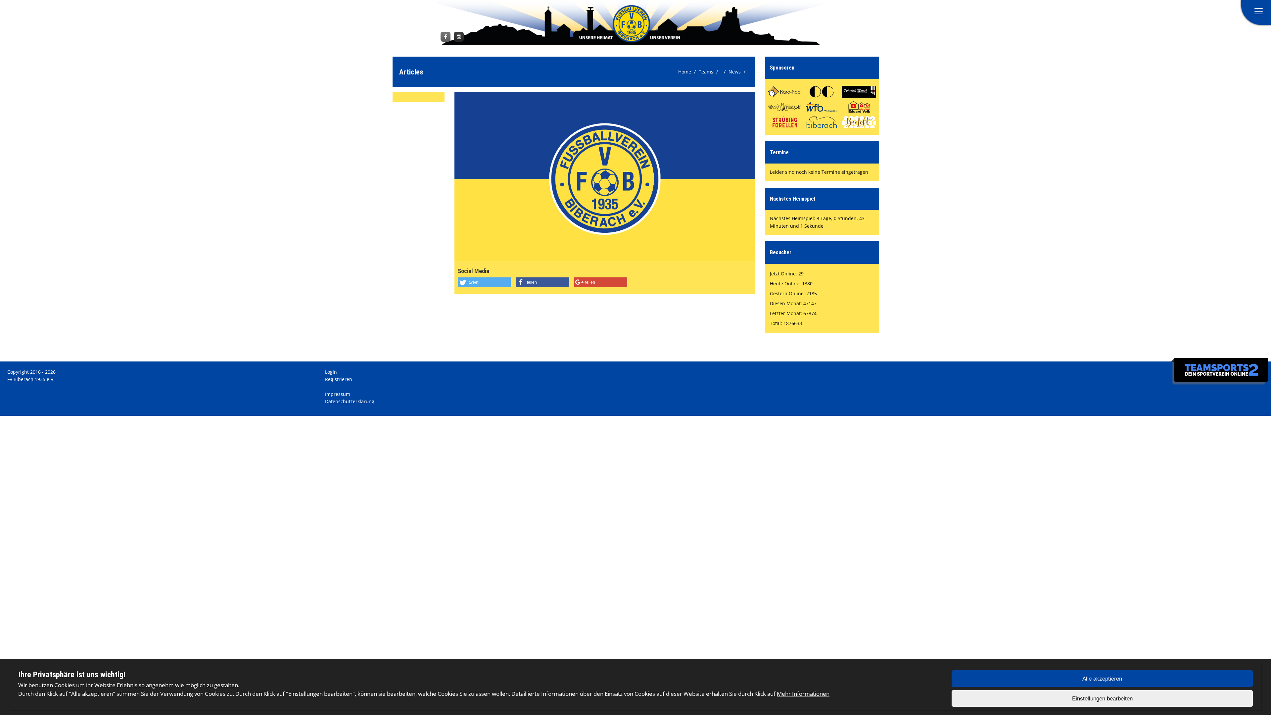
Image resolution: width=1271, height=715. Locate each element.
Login (331, 372)
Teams (706, 72)
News (735, 72)
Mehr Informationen (803, 693)
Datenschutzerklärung (349, 401)
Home (684, 72)
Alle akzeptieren (1102, 679)
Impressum (337, 394)
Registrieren (338, 379)
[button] (484, 282)
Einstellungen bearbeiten (1102, 698)
